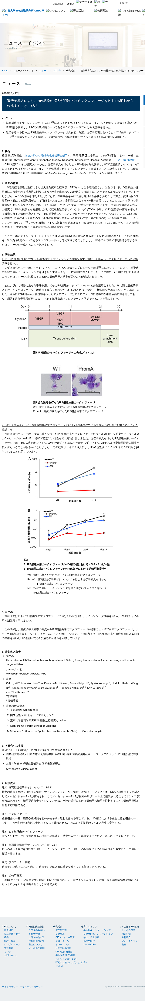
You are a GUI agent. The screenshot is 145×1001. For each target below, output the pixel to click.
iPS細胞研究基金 (35, 926)
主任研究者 (61, 930)
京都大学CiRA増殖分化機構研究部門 (46, 155)
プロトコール (62, 941)
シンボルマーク (12, 944)
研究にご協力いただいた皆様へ (71, 962)
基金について (35, 944)
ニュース (43, 70)
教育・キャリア (89, 926)
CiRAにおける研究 (65, 937)
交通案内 (8, 948)
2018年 (57, 70)
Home (5, 70)
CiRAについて (9, 926)
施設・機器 (9, 941)
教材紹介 (126, 937)
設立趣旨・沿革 (12, 933)
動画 (124, 944)
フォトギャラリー (131, 941)
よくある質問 (128, 930)
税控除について (37, 941)
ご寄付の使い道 (37, 937)
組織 (6, 937)
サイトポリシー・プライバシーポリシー (22, 987)
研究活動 (57, 926)
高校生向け (89, 941)
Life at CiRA (89, 944)
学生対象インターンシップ (97, 930)
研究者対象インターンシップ (98, 933)
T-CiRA (59, 966)
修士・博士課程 (91, 937)
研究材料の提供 (63, 948)
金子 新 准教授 (126, 159)
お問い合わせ (11, 955)
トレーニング (62, 944)
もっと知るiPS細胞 (129, 926)
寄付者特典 (34, 933)
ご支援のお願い (37, 930)
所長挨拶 (8, 930)
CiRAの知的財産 (64, 951)
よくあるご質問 (37, 948)
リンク (7, 951)
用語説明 (126, 933)
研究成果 (60, 933)
